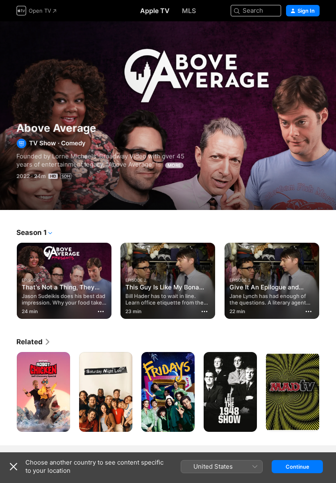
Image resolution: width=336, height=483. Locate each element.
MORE (174, 165)
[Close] (13, 466)
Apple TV (155, 11)
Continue (297, 466)
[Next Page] (328, 281)
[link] (33, 341)
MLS (189, 11)
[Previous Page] (8, 281)
